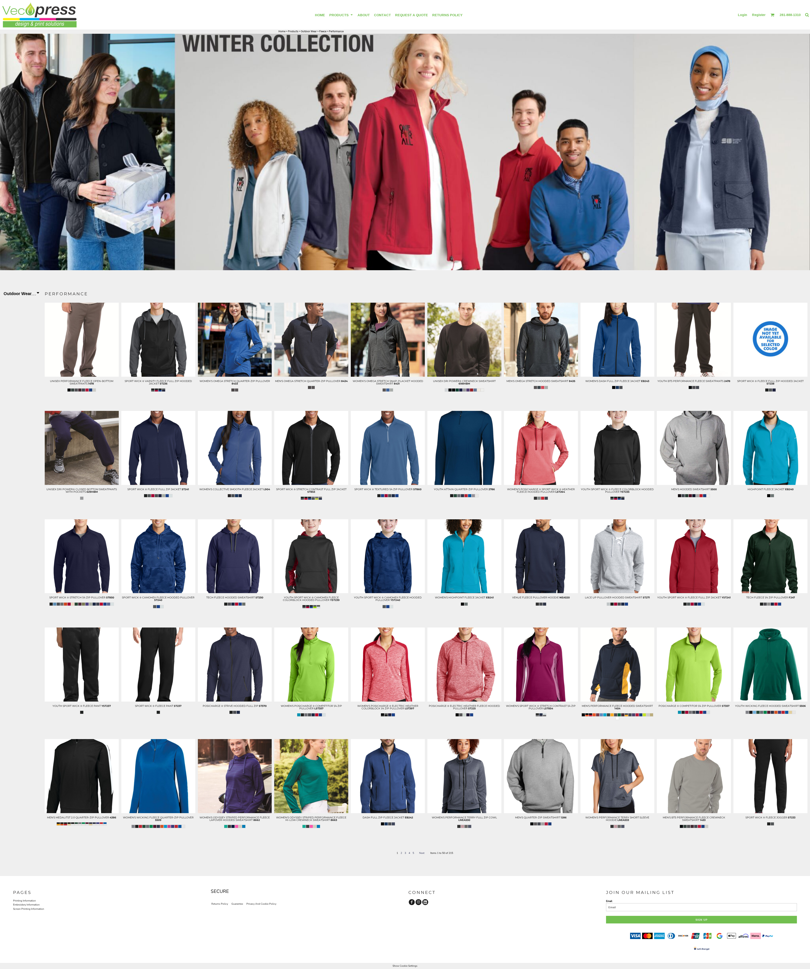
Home (281, 31)
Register (758, 15)
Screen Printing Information (28, 909)
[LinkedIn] (425, 902)
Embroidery (81, 393)
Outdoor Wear (309, 31)
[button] (341, 15)
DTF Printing (81, 402)
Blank (81, 406)
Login (742, 15)
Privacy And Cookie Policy (261, 904)
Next (421, 853)
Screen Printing (81, 397)
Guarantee (237, 904)
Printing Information (24, 900)
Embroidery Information (26, 904)
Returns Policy (219, 904)
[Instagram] (418, 902)
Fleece (322, 31)
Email (609, 901)
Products (293, 31)
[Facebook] (412, 902)
